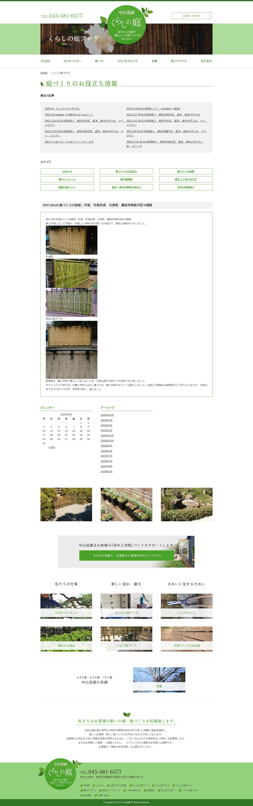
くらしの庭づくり (184, 785)
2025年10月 (107, 415)
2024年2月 (106, 420)
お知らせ (67, 171)
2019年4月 (106, 466)
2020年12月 (107, 435)
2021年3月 (106, 425)
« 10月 (51, 447)
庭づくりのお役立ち (126, 171)
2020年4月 (106, 451)
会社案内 (87, 795)
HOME (44, 73)
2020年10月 (107, 440)
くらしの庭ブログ (190, 790)
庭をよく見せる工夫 (186, 179)
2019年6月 (106, 461)
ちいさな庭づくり (141, 785)
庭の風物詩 (126, 179)
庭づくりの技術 (185, 171)
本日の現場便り (185, 187)
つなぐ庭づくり (162, 785)
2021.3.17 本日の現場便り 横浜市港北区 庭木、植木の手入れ (163, 114)
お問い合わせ (104, 795)
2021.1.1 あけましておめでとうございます (69, 141)
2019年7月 (106, 456)
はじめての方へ (168, 790)
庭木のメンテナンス (111, 790)
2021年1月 (106, 430)
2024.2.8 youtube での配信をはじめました (69, 114)
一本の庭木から (133, 790)
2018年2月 (106, 471)
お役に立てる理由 (118, 785)
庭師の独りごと (67, 187)
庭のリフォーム (67, 179)
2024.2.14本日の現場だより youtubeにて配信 (153, 108)
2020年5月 (106, 445)
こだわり (100, 785)
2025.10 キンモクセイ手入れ (62, 108)
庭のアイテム (89, 790)
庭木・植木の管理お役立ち (126, 187)
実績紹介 (151, 790)
